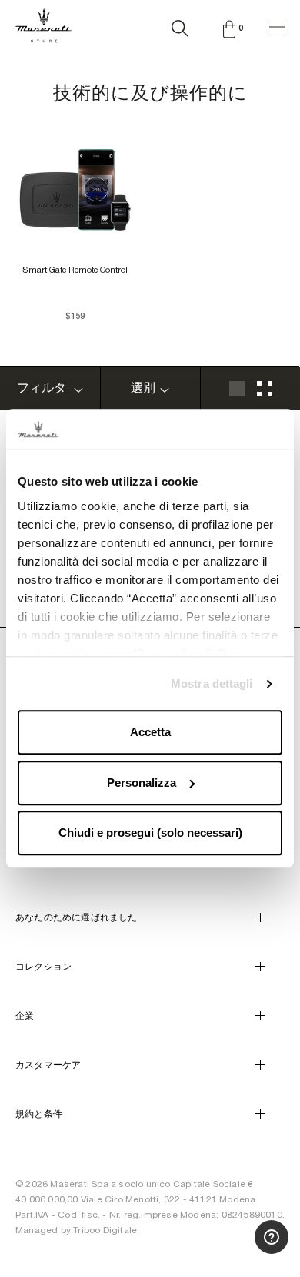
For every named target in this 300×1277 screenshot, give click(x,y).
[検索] (180, 25)
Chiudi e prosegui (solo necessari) (150, 833)
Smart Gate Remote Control (75, 269)
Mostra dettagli (212, 683)
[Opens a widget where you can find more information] (231, 1250)
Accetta (150, 732)
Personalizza (141, 782)
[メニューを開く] (277, 25)
